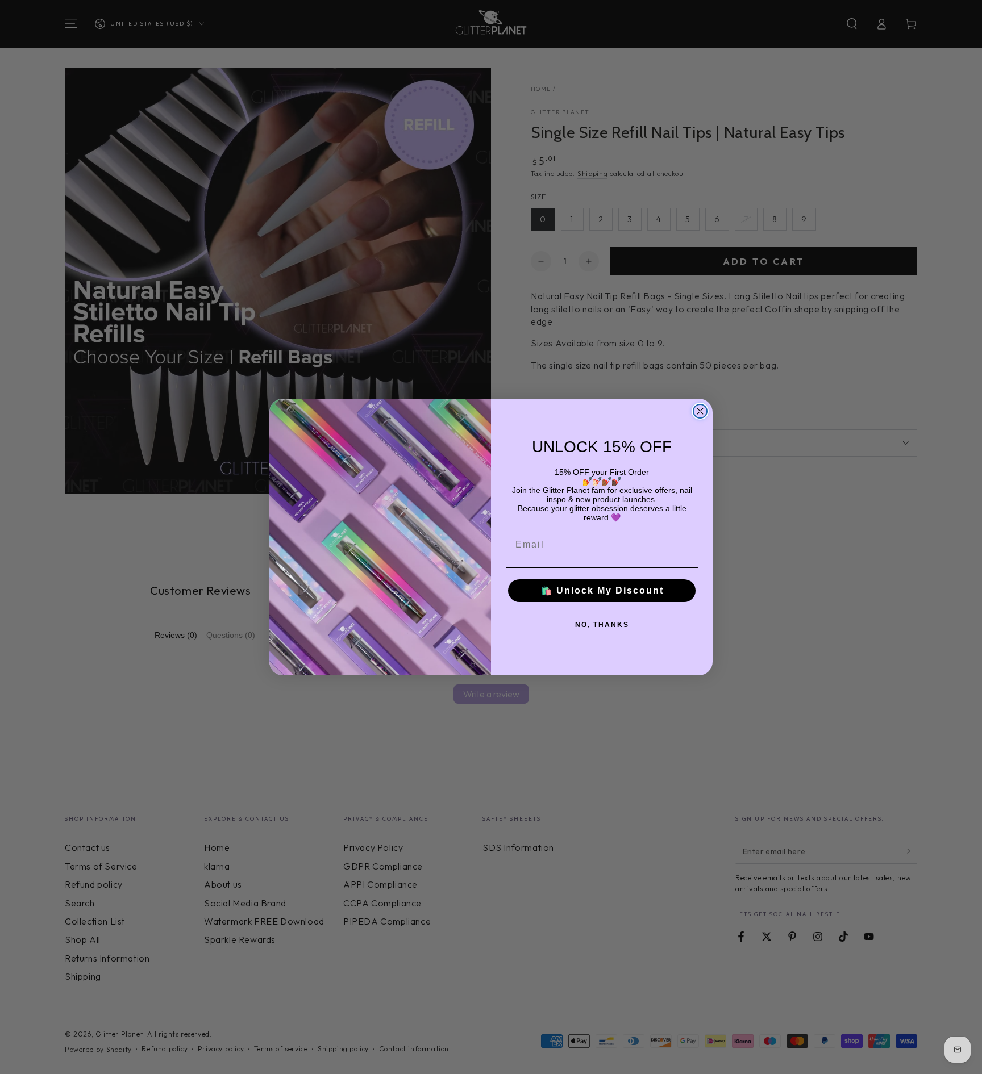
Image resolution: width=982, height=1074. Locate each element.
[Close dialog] (700, 411)
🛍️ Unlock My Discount (602, 590)
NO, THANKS (602, 625)
